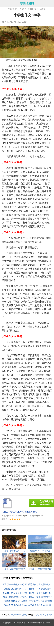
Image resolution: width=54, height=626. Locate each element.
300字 (43, 9)
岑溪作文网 (20, 623)
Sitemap (47, 623)
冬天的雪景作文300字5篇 (39, 605)
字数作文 (32, 9)
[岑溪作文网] (27, 3)
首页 (22, 9)
